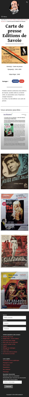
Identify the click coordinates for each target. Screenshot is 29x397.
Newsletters (6, 367)
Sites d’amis (6, 365)
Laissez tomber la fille (9, 344)
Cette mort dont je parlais (10, 352)
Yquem (5, 346)
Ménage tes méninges (9, 348)
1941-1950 (18, 69)
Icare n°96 (6, 350)
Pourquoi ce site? (8, 362)
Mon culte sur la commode (10, 342)
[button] (15, 81)
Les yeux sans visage (9, 340)
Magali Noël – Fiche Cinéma (11, 338)
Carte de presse (17, 66)
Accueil (10, 19)
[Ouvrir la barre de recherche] (27, 2)
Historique (6, 371)
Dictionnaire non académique (11, 360)
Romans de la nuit (8, 336)
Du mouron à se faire (9, 353)
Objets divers (20, 19)
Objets (14, 19)
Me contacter (6, 369)
